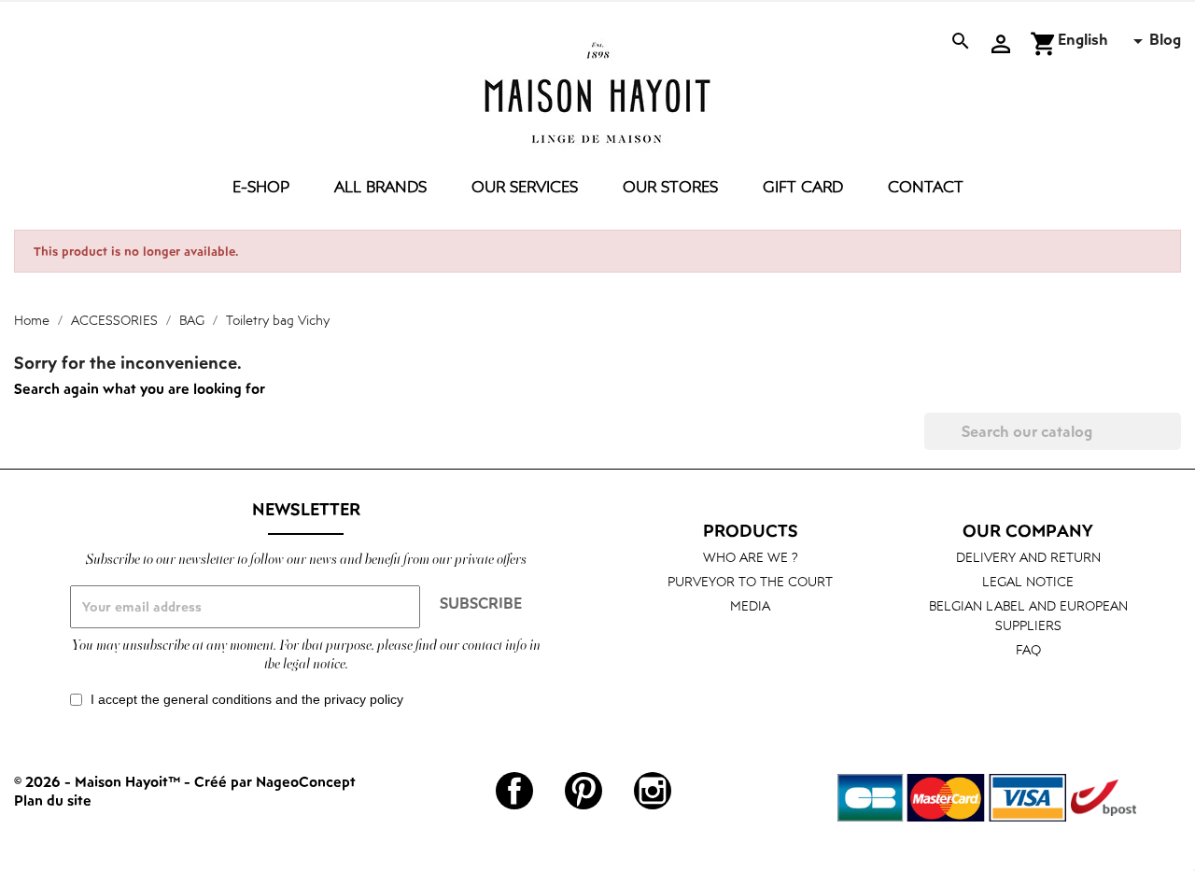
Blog (1165, 39)
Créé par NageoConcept (275, 781)
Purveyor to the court (750, 581)
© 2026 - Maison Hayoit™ (99, 781)
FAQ (1028, 649)
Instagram (652, 790)
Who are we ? (750, 557)
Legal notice (1028, 581)
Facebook (514, 790)
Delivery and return (1028, 557)
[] (1173, 444)
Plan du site (52, 800)
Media (750, 605)
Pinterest (583, 790)
